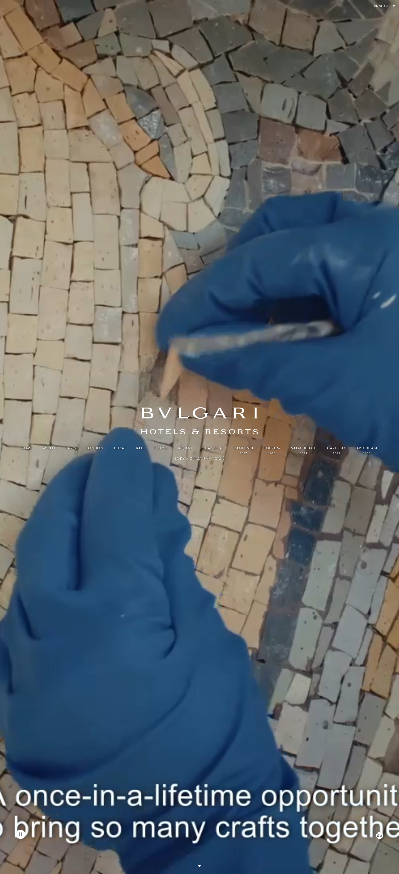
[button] (383, 7)
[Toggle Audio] (379, 835)
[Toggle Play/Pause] (20, 834)
